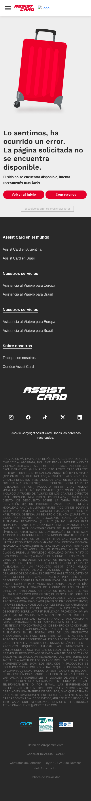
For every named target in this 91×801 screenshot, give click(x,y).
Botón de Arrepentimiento (45, 745)
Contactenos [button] (66, 194)
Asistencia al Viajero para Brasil (28, 294)
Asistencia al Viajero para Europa (29, 285)
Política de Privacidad (45, 777)
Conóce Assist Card (18, 367)
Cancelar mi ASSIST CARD (45, 754)
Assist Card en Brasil (19, 258)
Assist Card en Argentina (22, 249)
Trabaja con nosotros (19, 358)
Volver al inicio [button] (24, 194)
